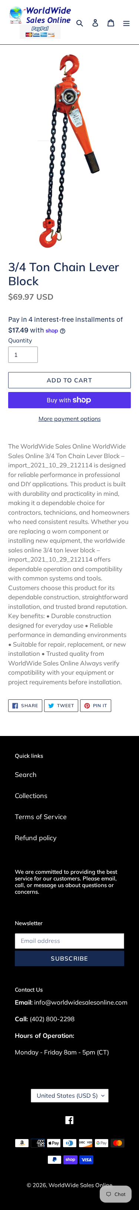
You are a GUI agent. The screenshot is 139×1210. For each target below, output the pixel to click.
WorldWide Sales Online (80, 1185)
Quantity (20, 340)
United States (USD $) (67, 1095)
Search (26, 774)
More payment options (70, 418)
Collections (31, 795)
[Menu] (126, 22)
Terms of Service (41, 816)
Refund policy (36, 838)
